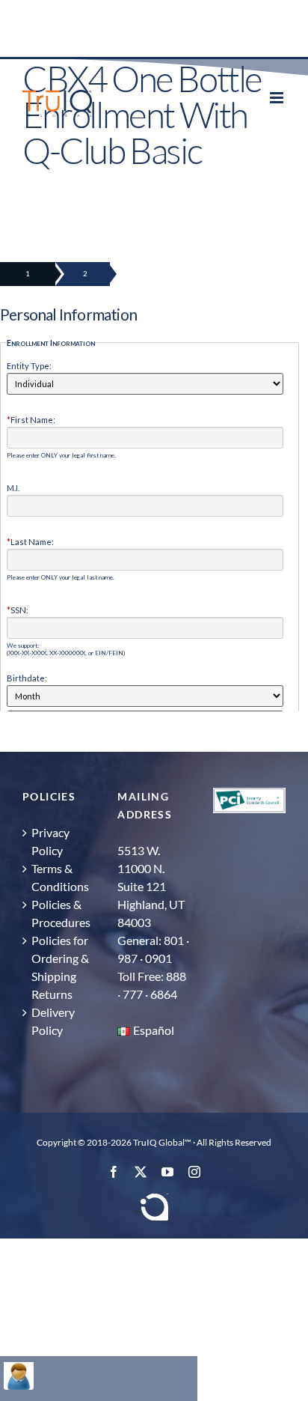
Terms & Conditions (60, 877)
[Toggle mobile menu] (278, 98)
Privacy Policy (50, 841)
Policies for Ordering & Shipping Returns (60, 967)
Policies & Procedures (60, 913)
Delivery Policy (53, 1021)
